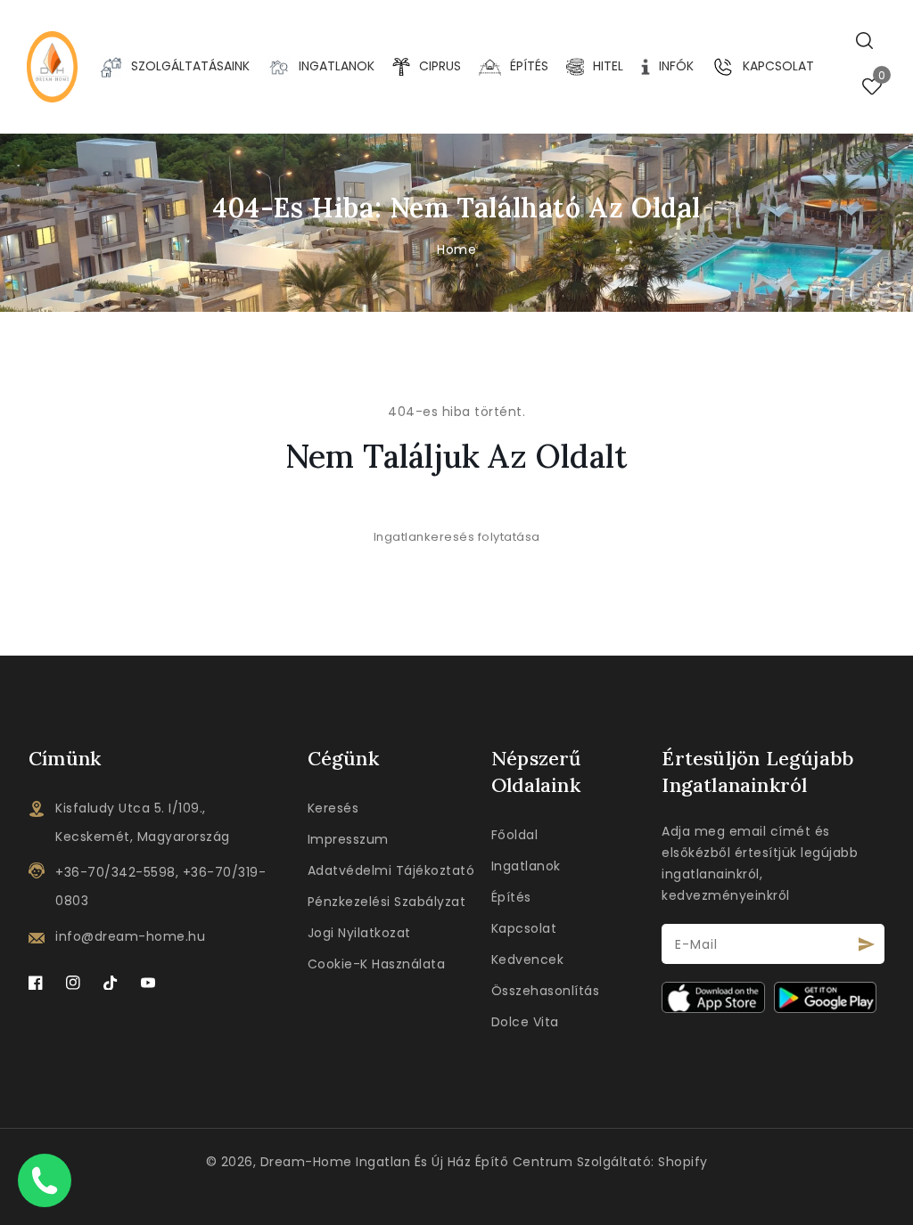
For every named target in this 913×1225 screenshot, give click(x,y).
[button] (864, 40)
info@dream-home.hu (130, 936)
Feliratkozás (866, 944)
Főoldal (515, 835)
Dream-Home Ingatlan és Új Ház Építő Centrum (416, 1162)
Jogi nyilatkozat (359, 933)
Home (456, 249)
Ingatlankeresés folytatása (457, 536)
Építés (511, 897)
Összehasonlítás (545, 991)
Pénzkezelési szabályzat (387, 902)
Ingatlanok (526, 866)
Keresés (333, 808)
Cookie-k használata (377, 964)
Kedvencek (527, 959)
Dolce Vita (525, 1022)
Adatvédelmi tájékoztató (391, 870)
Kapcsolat (524, 928)
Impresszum (348, 839)
